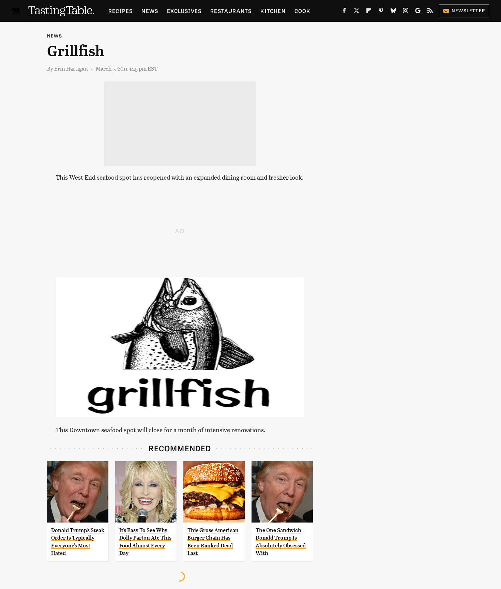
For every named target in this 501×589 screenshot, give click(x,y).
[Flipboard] (368, 12)
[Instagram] (405, 12)
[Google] (417, 12)
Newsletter (468, 10)
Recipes (120, 11)
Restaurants (231, 11)
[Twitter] (356, 12)
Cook (302, 11)
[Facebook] (344, 12)
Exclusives (184, 11)
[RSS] (430, 12)
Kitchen (272, 11)
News (149, 11)
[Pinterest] (381, 12)
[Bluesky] (393, 12)
